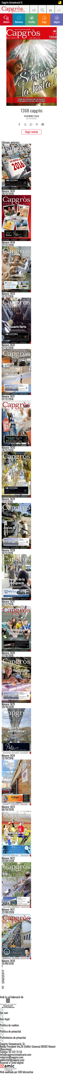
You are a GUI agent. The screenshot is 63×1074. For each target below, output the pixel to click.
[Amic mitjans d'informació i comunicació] (31, 1067)
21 (3, 972)
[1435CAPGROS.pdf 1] (31, 167)
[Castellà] (50, 9)
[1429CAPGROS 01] (31, 475)
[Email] (42, 124)
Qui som (4, 1013)
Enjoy (44, 22)
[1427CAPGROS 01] (31, 577)
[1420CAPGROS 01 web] (31, 936)
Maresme (19, 22)
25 (3, 982)
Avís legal (5, 1019)
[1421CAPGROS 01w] (31, 885)
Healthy (31, 22)
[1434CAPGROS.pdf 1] (31, 218)
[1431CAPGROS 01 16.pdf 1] (31, 372)
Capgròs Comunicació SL (12, 2)
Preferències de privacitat (13, 1038)
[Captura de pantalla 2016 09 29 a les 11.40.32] (31, 834)
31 (3, 988)
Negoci (57, 22)
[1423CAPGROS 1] (31, 783)
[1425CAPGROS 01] (31, 680)
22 (3, 974)
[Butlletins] (59, 9)
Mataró (6, 22)
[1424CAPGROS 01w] (31, 731)
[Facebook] (19, 124)
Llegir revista (31, 132)
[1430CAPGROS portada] (31, 423)
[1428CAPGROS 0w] (31, 526)
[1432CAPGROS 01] (31, 321)
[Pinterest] (37, 124)
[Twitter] (25, 124)
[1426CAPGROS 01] (31, 629)
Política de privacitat (10, 1031)
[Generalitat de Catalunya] (31, 1003)
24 (3, 980)
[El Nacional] (59, 2)
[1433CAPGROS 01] (31, 269)
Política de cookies (9, 1025)
